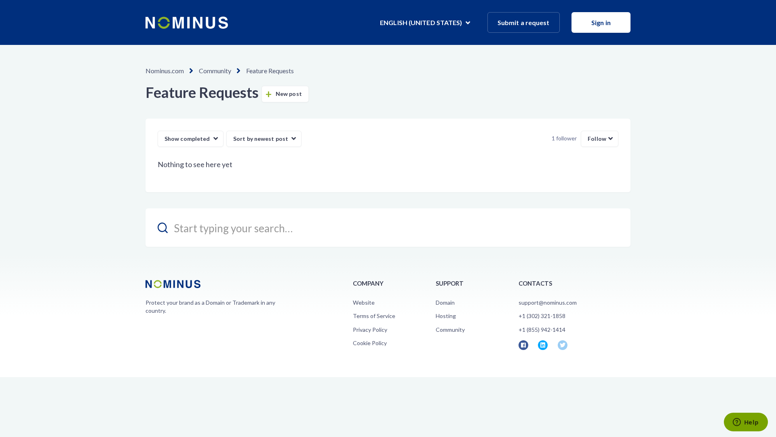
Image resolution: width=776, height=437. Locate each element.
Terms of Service (374, 315)
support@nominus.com (548, 302)
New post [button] (289, 93)
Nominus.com (165, 70)
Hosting (446, 315)
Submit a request (524, 22)
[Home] (187, 23)
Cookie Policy (370, 342)
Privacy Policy (370, 329)
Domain (445, 302)
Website (364, 302)
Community (215, 70)
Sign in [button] (601, 22)
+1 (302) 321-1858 (542, 315)
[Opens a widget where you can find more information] (745, 423)
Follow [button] (597, 138)
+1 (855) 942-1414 (542, 329)
